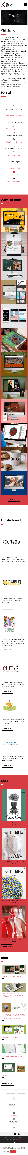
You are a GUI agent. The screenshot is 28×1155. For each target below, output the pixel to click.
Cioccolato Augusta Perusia (14, 418)
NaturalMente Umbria (14, 251)
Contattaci (14, 1105)
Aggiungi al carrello (15, 818)
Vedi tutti (14, 499)
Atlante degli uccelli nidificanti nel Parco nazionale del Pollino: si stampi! (13, 1055)
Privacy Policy (17, 1139)
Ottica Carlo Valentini (14, 299)
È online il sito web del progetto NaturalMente (12, 1074)
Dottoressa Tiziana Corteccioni (14, 322)
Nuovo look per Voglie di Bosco (11, 976)
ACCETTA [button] (13, 1151)
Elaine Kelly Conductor (14, 395)
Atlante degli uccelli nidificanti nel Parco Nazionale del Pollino (14, 346)
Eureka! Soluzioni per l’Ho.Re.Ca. (14, 466)
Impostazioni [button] (5, 1151)
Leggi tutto (7, 1083)
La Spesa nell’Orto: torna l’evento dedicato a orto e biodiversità (12, 1036)
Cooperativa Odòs (14, 371)
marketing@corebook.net (14, 1128)
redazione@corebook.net (14, 1130)
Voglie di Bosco (14, 275)
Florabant (14, 442)
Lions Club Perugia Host (14, 490)
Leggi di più (8, 566)
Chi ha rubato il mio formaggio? (14, 227)
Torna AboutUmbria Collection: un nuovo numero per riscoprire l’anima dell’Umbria (13, 995)
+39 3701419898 (14, 1115)
